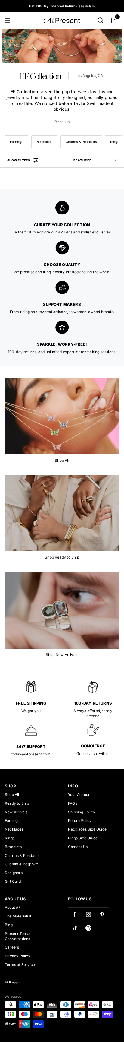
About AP (13, 907)
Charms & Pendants (81, 142)
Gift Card (13, 881)
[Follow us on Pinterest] (102, 914)
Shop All (12, 794)
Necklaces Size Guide (87, 829)
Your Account (79, 794)
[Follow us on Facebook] (75, 914)
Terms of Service (20, 964)
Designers (14, 872)
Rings (9, 838)
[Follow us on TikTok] (75, 928)
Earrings (16, 142)
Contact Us (78, 846)
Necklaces (44, 142)
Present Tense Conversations (17, 936)
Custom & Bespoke (21, 864)
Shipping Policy (81, 812)
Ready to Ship (17, 803)
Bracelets (13, 846)
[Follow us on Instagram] (88, 914)
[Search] (100, 20)
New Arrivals (16, 812)
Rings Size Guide (83, 838)
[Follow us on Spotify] (88, 928)
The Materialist (18, 916)
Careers (12, 947)
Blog (9, 925)
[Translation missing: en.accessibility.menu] (10, 20)
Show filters (18, 160)
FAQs (72, 803)
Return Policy (80, 820)
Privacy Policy (17, 956)
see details (87, 6)
